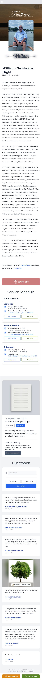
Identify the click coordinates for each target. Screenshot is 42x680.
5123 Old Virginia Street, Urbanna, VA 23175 (22, 356)
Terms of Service (26, 671)
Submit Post (21, 486)
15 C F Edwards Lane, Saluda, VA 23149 (20, 313)
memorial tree (26, 265)
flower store (18, 268)
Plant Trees (30, 317)
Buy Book (20, 425)
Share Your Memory (12, 453)
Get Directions (12, 317)
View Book (9, 425)
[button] (21, 573)
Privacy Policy (15, 671)
